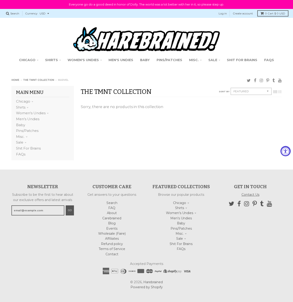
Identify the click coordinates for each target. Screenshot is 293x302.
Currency (31, 13)
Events (111, 228)
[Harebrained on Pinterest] (267, 80)
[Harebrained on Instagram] (261, 80)
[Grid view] (275, 92)
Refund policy (112, 244)
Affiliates (112, 239)
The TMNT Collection (38, 80)
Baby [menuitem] (145, 60)
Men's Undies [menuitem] (121, 60)
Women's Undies (31, 113)
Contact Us (250, 195)
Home (15, 80)
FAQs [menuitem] (269, 60)
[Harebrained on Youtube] (280, 80)
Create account (243, 13)
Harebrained (153, 282)
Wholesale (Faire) (112, 233)
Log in (223, 13)
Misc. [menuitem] (194, 60)
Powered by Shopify (146, 287)
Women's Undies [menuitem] (83, 60)
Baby (20, 125)
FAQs (20, 154)
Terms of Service (112, 249)
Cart (275, 13)
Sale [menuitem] (212, 60)
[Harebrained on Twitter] (249, 80)
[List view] (280, 92)
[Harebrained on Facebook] (255, 80)
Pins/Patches (27, 130)
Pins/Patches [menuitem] (169, 60)
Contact (112, 254)
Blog (112, 223)
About (112, 213)
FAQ (111, 208)
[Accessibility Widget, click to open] (285, 151)
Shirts (20, 107)
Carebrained (111, 218)
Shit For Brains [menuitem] (242, 60)
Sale (19, 142)
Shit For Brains (28, 148)
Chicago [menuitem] (27, 60)
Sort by (224, 91)
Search (111, 203)
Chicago (23, 101)
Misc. (20, 136)
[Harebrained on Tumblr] (273, 80)
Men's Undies (27, 119)
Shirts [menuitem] (51, 60)
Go (70, 210)
